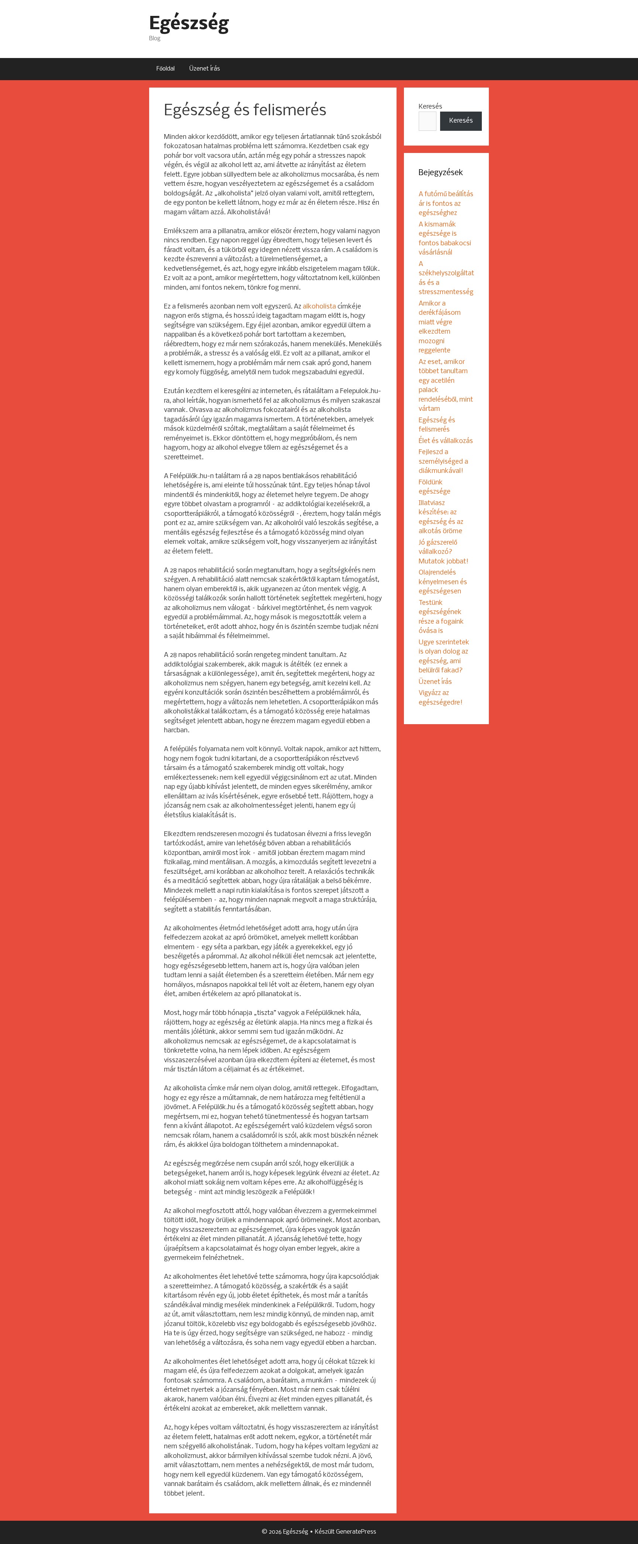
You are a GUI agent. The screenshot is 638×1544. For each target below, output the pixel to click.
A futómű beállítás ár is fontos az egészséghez (446, 204)
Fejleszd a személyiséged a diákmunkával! (443, 462)
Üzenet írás (204, 69)
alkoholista (319, 306)
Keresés (430, 106)
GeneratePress (356, 1532)
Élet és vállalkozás (446, 441)
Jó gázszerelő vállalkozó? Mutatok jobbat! (444, 552)
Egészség (189, 24)
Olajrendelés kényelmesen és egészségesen (443, 582)
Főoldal (166, 69)
